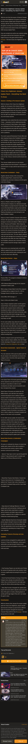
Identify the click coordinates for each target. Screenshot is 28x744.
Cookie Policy (24, 724)
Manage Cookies (7, 741)
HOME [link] (2, 5)
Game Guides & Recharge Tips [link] (13, 5)
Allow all (21, 741)
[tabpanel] (14, 733)
